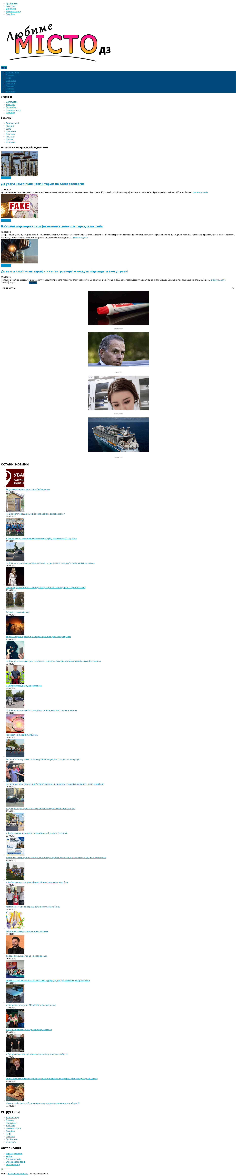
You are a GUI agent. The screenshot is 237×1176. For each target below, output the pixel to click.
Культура (10, 6)
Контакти (10, 91)
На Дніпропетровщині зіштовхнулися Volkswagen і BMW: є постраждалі (40, 808)
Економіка (11, 8)
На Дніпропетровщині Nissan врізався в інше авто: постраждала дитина (41, 710)
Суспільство (12, 3)
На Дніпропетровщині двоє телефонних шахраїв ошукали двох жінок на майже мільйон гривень (53, 661)
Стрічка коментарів (15, 1161)
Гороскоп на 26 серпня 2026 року (22, 734)
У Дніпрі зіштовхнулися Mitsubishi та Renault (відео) (31, 1005)
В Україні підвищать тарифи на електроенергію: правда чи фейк (52, 226)
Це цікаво (11, 80)
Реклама (10, 86)
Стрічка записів (13, 1159)
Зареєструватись (14, 1153)
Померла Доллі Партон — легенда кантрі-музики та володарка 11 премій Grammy (46, 587)
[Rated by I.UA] (6, 1171)
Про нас (10, 88)
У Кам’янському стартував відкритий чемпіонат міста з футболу (37, 882)
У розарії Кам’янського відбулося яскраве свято (29, 1029)
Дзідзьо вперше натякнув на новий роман (27, 955)
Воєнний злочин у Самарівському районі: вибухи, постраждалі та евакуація (42, 759)
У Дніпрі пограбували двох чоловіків (24, 685)
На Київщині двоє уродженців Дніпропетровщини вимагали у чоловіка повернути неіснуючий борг (55, 784)
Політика (10, 83)
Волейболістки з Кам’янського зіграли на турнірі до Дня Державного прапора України (48, 980)
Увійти (9, 1156)
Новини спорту (13, 11)
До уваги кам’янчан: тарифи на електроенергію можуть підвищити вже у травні (64, 271)
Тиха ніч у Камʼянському (17, 612)
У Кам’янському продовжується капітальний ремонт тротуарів (36, 833)
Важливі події (12, 72)
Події (8, 78)
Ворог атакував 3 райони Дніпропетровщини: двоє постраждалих (38, 636)
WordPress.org (13, 1164)
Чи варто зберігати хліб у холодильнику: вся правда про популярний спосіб (42, 1103)
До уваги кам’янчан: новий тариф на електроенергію (43, 184)
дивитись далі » (200, 192)
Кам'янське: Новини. (18, 1173)
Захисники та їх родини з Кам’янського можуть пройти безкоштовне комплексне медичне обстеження (56, 857)
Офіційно (10, 14)
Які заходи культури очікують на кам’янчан (27, 931)
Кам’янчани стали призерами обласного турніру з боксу (33, 906)
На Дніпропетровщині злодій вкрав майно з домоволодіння (35, 513)
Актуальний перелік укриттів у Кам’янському (28, 489)
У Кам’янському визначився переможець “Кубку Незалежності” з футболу (41, 538)
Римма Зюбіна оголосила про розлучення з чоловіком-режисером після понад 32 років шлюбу (52, 1078)
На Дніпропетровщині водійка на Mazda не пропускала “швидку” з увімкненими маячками (50, 563)
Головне (10, 75)
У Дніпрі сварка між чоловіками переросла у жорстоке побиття (36, 1054)
